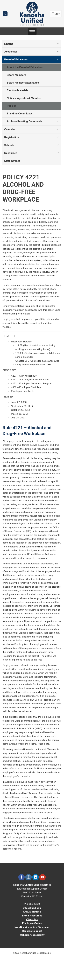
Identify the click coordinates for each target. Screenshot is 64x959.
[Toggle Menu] (32, 31)
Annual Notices (32, 911)
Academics (10, 51)
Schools (9, 145)
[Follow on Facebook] (21, 877)
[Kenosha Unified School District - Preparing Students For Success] (32, 13)
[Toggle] (58, 43)
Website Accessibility (32, 934)
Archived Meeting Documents (24, 121)
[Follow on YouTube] (42, 877)
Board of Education (15, 59)
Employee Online (32, 923)
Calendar (9, 129)
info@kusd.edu (32, 908)
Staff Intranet (12, 160)
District (8, 43)
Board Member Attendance (23, 82)
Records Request (32, 930)
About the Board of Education (24, 67)
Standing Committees (20, 113)
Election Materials (17, 90)
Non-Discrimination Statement (32, 927)
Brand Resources (32, 915)
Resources (10, 152)
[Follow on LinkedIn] (35, 877)
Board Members (16, 74)
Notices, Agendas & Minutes (23, 98)
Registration (11, 137)
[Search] (5, 13)
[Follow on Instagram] (28, 877)
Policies (11, 105)
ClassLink (32, 919)
